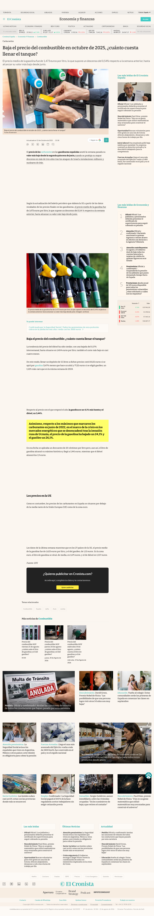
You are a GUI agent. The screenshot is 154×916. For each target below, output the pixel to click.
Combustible (42, 37)
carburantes (46, 152)
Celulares (45, 876)
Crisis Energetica (91, 876)
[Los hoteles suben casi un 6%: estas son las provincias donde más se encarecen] (19, 784)
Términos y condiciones (79, 904)
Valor (148, 303)
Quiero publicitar (70, 587)
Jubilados (48, 12)
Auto (54, 609)
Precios (77, 876)
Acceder (146, 19)
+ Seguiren (96, 140)
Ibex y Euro (55, 26)
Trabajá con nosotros (127, 900)
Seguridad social (28, 12)
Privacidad (94, 904)
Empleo (115, 12)
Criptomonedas (108, 26)
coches (62, 609)
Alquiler (81, 12)
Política (71, 26)
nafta (47, 609)
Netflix (130, 12)
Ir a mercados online (9, 31)
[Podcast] (85, 893)
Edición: (143, 12)
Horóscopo (118, 876)
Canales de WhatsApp (42, 900)
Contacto (23, 900)
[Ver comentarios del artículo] (53, 144)
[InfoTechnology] (102, 893)
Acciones (98, 12)
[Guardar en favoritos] (106, 140)
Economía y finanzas (33, 26)
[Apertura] (48, 892)
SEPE (67, 876)
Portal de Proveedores (103, 900)
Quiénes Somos (80, 900)
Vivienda (65, 12)
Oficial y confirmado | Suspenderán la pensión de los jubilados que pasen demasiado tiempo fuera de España (137, 271)
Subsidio (106, 876)
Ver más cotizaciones (144, 31)
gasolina (39, 365)
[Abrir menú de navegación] (4, 19)
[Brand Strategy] (73, 893)
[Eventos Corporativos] (61, 893)
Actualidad (88, 26)
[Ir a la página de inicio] (14, 19)
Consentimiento (106, 904)
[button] (148, 775)
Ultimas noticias (9, 26)
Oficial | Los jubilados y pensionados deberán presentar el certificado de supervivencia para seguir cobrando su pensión (132, 107)
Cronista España (9, 37)
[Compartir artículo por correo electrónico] (48, 144)
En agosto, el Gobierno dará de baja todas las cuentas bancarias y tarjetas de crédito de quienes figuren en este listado (137, 254)
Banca (125, 26)
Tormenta (7, 12)
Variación (135, 303)
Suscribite (62, 900)
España (38, 609)
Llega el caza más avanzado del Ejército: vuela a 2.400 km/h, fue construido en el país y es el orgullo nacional (133, 160)
